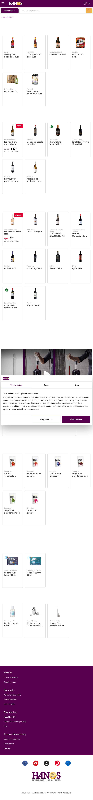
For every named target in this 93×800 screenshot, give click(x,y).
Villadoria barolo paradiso (35, 143)
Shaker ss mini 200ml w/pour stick (33, 624)
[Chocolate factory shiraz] (12, 293)
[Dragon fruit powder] (35, 498)
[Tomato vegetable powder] (12, 462)
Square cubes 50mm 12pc (10, 574)
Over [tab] (77, 385)
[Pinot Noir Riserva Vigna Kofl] (80, 130)
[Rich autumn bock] (80, 43)
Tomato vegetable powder (9, 474)
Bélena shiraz (56, 268)
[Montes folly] (12, 256)
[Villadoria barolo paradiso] (35, 130)
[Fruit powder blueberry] (58, 462)
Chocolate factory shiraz (10, 306)
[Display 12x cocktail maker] (58, 611)
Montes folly (10, 268)
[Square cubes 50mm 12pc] (12, 561)
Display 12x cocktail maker (57, 624)
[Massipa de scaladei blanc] (35, 167)
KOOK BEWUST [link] (9, 704)
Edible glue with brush (11, 624)
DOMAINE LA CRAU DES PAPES (57, 235)
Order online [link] (9, 744)
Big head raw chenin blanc (10, 143)
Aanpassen (44, 419)
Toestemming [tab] (16, 385)
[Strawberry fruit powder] (35, 462)
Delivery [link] (7, 748)
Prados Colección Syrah (80, 235)
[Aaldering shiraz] (35, 256)
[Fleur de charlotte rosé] (12, 220)
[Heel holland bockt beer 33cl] (35, 79)
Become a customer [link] (12, 739)
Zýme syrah (77, 268)
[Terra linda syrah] (35, 220)
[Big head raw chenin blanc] (12, 130)
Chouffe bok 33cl (58, 54)
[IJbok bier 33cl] (12, 79)
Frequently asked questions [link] (15, 721)
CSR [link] (5, 726)
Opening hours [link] (10, 682)
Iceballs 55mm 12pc (34, 574)
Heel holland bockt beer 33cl (34, 92)
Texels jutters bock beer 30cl (11, 55)
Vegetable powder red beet (80, 474)
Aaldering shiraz (34, 268)
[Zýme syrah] (80, 256)
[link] (15, 3)
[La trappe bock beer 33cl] (35, 43)
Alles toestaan (76, 419)
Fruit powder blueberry (55, 474)
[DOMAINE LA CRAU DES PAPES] (58, 220)
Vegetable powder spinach (12, 511)
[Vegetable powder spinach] (12, 498)
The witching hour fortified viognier (55, 143)
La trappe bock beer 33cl (34, 55)
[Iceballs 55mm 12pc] (35, 561)
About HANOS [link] (9, 717)
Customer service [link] (11, 677)
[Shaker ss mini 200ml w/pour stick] (35, 611)
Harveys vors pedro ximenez (11, 180)
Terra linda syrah (35, 231)
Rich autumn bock (78, 55)
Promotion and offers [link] (12, 695)
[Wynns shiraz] (35, 293)
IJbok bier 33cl (11, 91)
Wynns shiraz (33, 305)
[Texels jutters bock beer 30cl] (12, 43)
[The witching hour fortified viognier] (58, 130)
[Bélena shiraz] (58, 256)
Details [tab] (47, 385)
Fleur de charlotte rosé (12, 232)
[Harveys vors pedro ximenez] (12, 167)
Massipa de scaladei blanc (34, 180)
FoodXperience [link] (10, 699)
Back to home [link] (8, 17)
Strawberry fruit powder (34, 474)
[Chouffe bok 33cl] (58, 43)
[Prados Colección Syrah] (80, 220)
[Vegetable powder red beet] (80, 462)
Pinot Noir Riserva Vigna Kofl (80, 143)
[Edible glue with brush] (12, 611)
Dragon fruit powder (32, 511)
